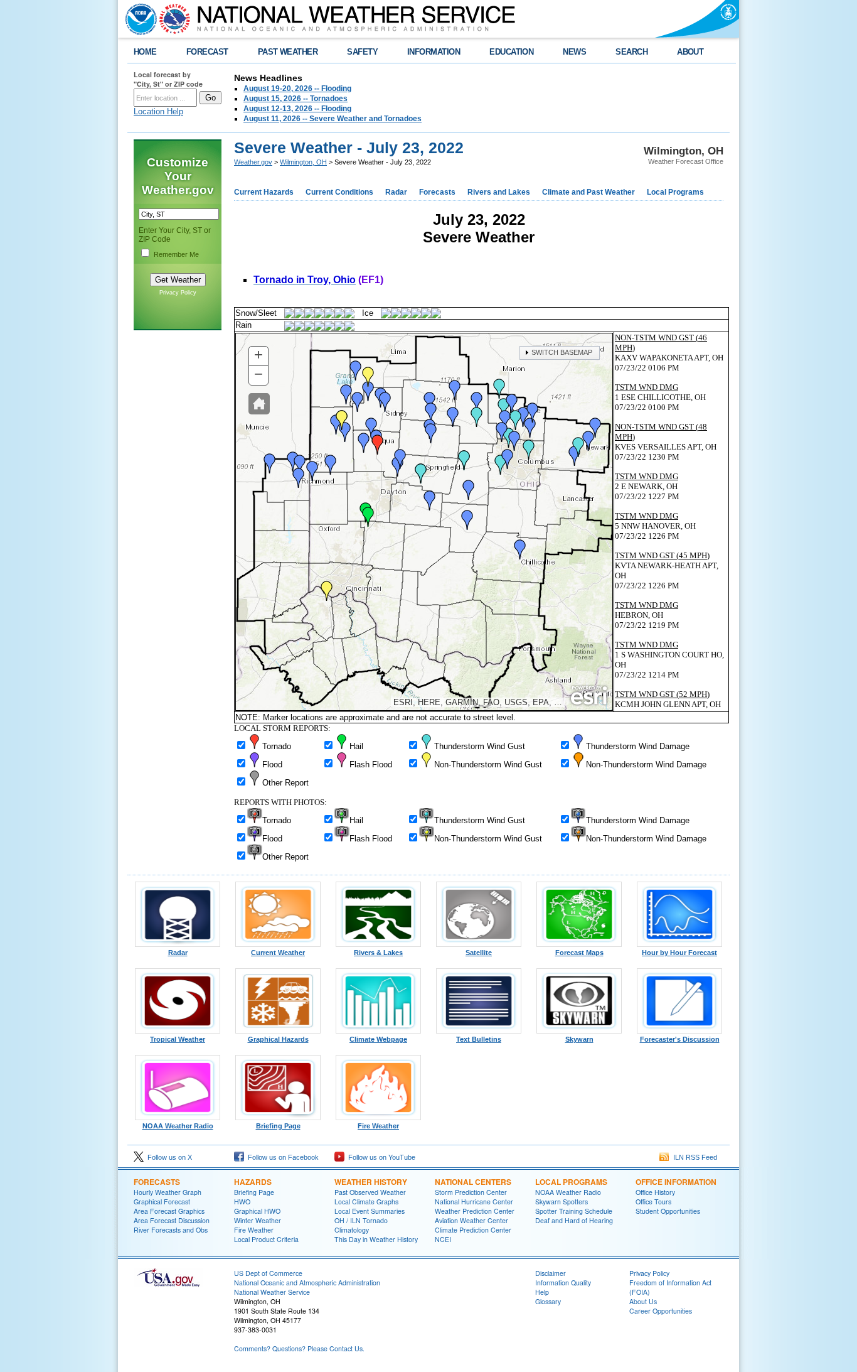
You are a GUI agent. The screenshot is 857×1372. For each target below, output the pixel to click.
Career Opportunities (660, 1310)
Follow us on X (168, 1157)
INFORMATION (433, 52)
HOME (145, 52)
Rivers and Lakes (498, 192)
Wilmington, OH (303, 162)
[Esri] (588, 695)
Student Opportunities (668, 1211)
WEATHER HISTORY (370, 1181)
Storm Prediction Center (471, 1192)
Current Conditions (339, 192)
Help (542, 1292)
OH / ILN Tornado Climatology (361, 1225)
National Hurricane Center (474, 1201)
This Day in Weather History (376, 1239)
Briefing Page (278, 1126)
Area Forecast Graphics (169, 1211)
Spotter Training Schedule (573, 1211)
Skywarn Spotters (561, 1201)
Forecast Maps (579, 952)
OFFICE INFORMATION (676, 1181)
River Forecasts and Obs (171, 1229)
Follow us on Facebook (281, 1157)
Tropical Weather (177, 1039)
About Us (643, 1301)
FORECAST (207, 52)
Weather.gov (253, 162)
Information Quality (563, 1282)
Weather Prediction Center (474, 1211)
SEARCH (631, 52)
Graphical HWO (257, 1211)
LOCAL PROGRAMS (571, 1181)
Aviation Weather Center (471, 1220)
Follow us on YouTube (379, 1157)
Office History (655, 1192)
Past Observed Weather (370, 1192)
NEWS (574, 52)
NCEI (443, 1239)
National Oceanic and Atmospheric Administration (307, 1282)
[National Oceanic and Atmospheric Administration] (138, 19)
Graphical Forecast (162, 1201)
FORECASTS (157, 1181)
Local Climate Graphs (366, 1201)
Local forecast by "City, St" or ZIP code (168, 79)
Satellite (479, 952)
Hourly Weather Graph (167, 1192)
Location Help (158, 111)
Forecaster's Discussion (680, 1039)
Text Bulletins (478, 1039)
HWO (242, 1201)
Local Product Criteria (266, 1239)
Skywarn (579, 1039)
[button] (259, 403)
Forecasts (437, 192)
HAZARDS (253, 1181)
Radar (396, 192)
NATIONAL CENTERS (473, 1181)
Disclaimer (550, 1273)
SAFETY (362, 52)
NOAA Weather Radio (177, 1126)
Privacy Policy (177, 292)
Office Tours (653, 1201)
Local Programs (675, 192)
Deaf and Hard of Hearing (574, 1220)
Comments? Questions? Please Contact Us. (299, 1348)
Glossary (548, 1301)
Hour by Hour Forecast (679, 952)
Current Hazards (264, 192)
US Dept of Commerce (268, 1273)
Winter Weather (257, 1220)
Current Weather (278, 952)
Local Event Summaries (369, 1211)
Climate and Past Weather (588, 192)
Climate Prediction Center (473, 1229)
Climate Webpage (378, 1039)
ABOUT (690, 52)
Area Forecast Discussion (172, 1220)
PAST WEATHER (288, 52)
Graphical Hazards (278, 1039)
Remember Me (176, 254)
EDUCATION (511, 52)
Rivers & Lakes (378, 952)
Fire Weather (378, 1126)
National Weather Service (272, 1292)
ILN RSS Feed (693, 1157)
